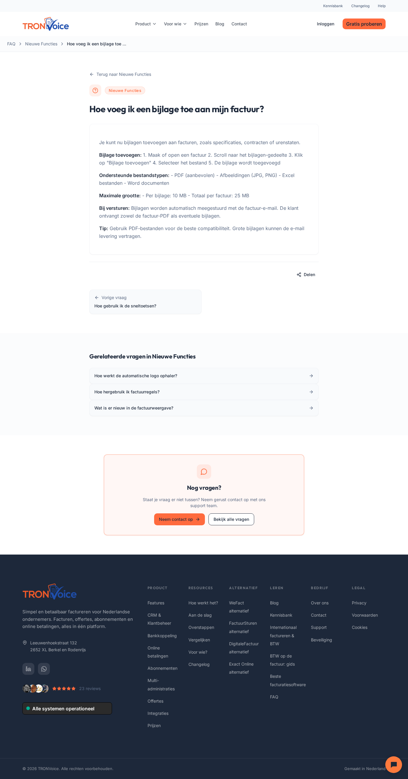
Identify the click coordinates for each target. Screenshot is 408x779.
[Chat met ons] (393, 764)
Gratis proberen (364, 24)
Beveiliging (321, 639)
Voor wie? (197, 652)
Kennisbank (333, 6)
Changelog (360, 6)
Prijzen (154, 725)
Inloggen (325, 23)
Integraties (158, 713)
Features (156, 602)
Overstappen (201, 627)
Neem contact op (176, 519)
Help (382, 6)
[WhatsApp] (44, 669)
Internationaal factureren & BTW (283, 635)
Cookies (359, 627)
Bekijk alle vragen (231, 519)
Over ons (320, 602)
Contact (318, 615)
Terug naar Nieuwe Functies (123, 74)
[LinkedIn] (28, 669)
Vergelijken (199, 639)
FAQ (11, 43)
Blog (274, 602)
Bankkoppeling (162, 635)
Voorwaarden (365, 615)
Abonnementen (162, 668)
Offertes (155, 700)
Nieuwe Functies (41, 43)
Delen (309, 274)
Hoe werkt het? (203, 602)
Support (319, 627)
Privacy (359, 602)
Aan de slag (200, 615)
